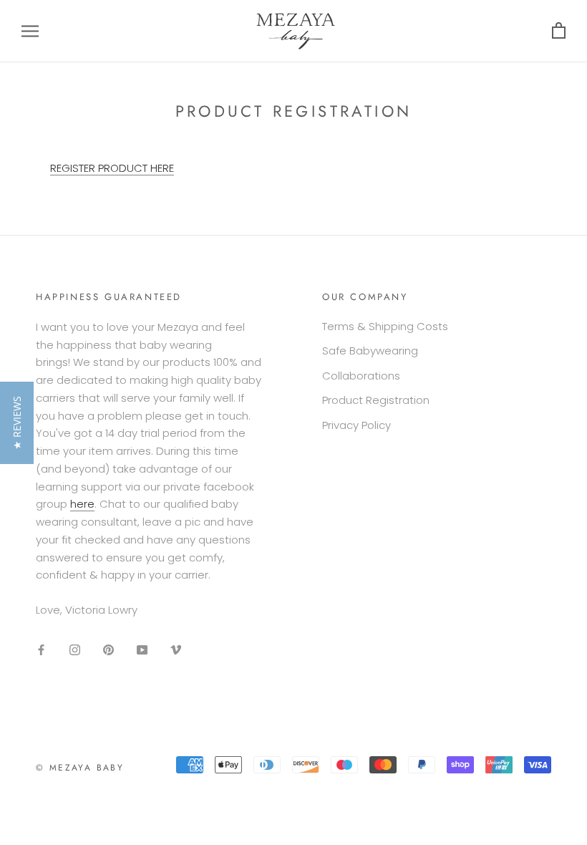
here (82, 503)
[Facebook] (41, 650)
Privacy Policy (356, 425)
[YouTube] (142, 650)
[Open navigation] (30, 31)
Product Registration (376, 399)
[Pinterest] (108, 650)
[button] (17, 423)
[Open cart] (559, 31)
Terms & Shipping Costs (385, 326)
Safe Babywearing (370, 350)
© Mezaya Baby (80, 767)
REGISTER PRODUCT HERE (112, 167)
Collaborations (361, 375)
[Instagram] (74, 650)
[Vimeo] (175, 650)
